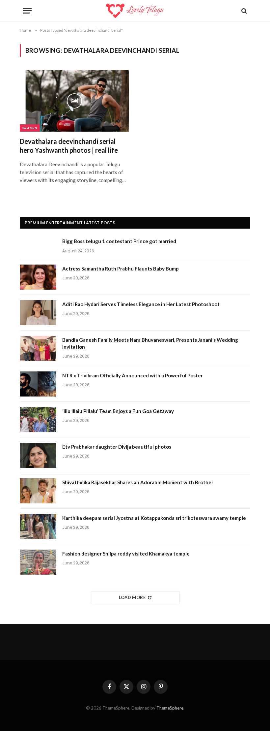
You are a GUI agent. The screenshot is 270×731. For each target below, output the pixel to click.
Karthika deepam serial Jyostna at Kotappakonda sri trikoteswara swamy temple (154, 518)
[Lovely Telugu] (135, 10)
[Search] (243, 10)
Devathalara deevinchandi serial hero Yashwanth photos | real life (69, 145)
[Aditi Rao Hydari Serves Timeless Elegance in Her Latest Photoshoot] (38, 312)
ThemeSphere (169, 708)
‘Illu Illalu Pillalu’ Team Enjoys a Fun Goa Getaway (118, 411)
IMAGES (29, 128)
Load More (132, 597)
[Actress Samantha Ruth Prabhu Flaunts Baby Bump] (38, 277)
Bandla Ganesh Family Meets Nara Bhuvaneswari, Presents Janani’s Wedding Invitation (150, 343)
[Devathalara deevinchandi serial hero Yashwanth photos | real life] (74, 101)
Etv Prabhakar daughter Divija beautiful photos (116, 447)
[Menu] (27, 10)
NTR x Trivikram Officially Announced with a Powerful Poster (132, 375)
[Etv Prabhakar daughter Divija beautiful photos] (38, 455)
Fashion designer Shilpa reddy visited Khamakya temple (126, 553)
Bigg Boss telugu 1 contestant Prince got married (119, 241)
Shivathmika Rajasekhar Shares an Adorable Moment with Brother (137, 482)
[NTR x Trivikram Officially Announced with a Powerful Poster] (38, 384)
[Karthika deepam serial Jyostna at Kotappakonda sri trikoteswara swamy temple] (38, 526)
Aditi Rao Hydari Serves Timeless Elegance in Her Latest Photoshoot (141, 304)
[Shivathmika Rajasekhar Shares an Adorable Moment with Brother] (38, 490)
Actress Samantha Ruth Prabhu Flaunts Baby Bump (120, 268)
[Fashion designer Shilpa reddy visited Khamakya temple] (38, 562)
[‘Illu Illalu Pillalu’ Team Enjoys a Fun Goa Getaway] (38, 419)
